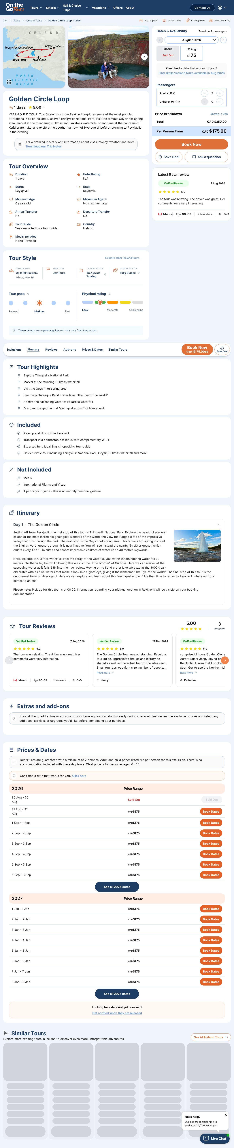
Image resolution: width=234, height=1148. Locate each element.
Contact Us (202, 8)
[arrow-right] (223, 40)
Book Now (192, 144)
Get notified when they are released (117, 1013)
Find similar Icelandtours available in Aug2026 (192, 73)
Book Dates (211, 811)
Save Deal (171, 157)
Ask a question (209, 157)
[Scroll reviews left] (9, 660)
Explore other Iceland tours (122, 257)
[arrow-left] (159, 40)
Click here (79, 776)
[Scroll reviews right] (225, 660)
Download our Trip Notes (44, 146)
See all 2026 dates (117, 887)
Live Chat (218, 1138)
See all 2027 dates (117, 994)
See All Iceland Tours (208, 1037)
